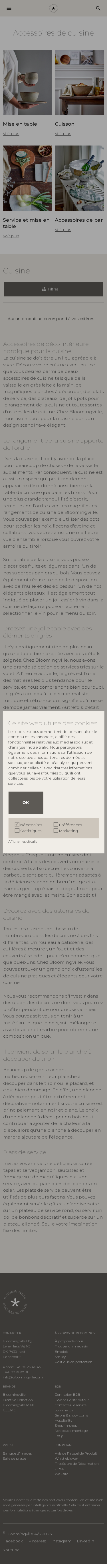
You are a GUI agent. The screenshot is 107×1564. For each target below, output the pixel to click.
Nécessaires (31, 824)
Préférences (70, 824)
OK (26, 802)
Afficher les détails (23, 841)
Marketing (68, 830)
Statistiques (30, 830)
